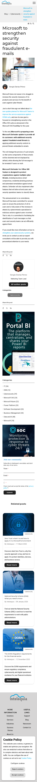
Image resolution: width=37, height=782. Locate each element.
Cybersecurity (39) (10, 394)
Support (27, 716)
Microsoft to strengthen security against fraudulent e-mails (29, 14)
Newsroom (27, 724)
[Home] (29, 24)
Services (10, 720)
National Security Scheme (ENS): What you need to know (16, 597)
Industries (10, 724)
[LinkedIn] (11, 255)
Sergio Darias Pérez (18, 275)
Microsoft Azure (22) (11, 402)
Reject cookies (17, 769)
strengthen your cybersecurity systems (16, 233)
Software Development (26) (14, 409)
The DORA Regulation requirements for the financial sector (18, 655)
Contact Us (27, 728)
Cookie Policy (26, 758)
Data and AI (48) (9, 417)
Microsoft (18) (9, 421)
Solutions (10, 716)
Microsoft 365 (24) (10, 398)
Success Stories (10, 729)
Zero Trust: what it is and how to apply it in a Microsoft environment (18, 540)
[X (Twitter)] (7, 255)
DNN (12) (7, 390)
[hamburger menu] (34, 3)
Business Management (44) (14, 413)
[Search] (33, 24)
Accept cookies (18, 775)
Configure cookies (18, 763)
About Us (10, 734)
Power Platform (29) (11, 405)
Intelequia (10, 544)
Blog (6, 14)
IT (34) (6, 386)
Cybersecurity (15, 14)
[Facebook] (3, 255)
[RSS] (31, 24)
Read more (12, 565)
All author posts (18, 284)
